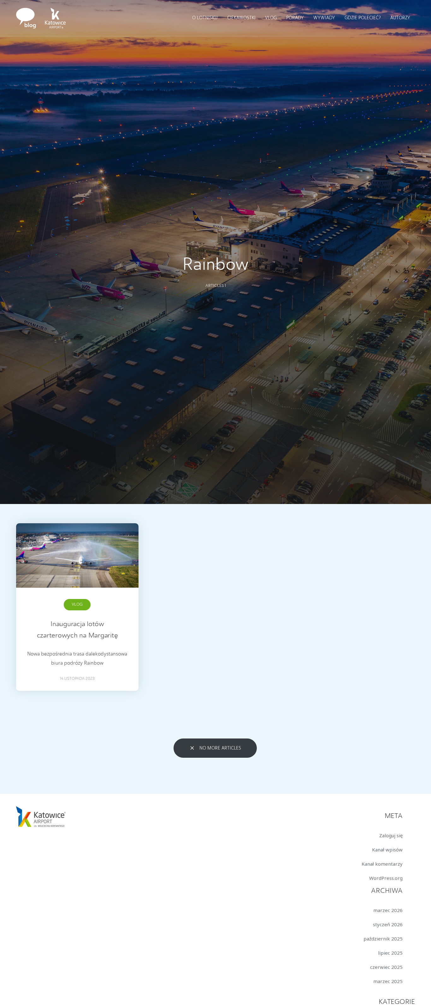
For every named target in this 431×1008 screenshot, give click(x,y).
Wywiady (324, 18)
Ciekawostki (241, 18)
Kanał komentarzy (382, 864)
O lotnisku (205, 18)
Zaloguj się (391, 835)
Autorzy (400, 18)
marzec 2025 (388, 981)
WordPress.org (386, 878)
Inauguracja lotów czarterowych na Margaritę (77, 630)
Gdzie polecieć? (363, 18)
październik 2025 (383, 938)
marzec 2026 (388, 910)
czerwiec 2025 (386, 967)
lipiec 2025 (390, 953)
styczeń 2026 (388, 924)
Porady (295, 18)
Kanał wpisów (387, 849)
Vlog (271, 18)
